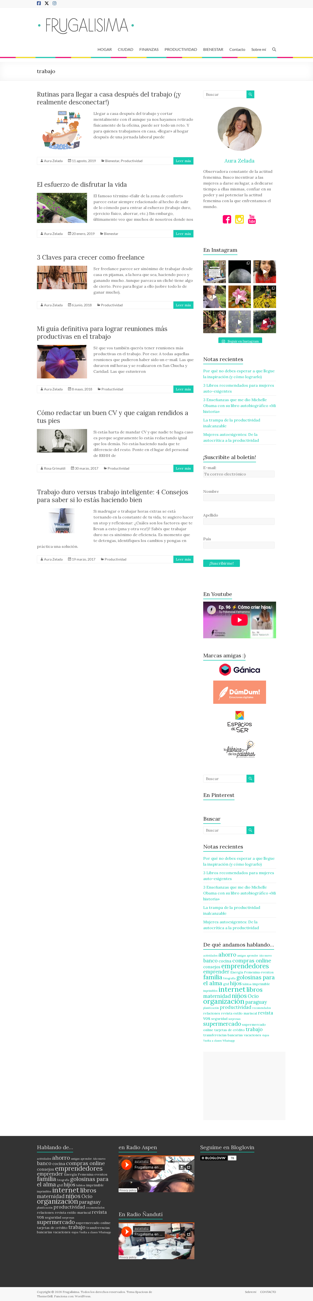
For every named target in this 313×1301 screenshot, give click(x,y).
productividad (235, 1007)
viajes (265, 1035)
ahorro (227, 954)
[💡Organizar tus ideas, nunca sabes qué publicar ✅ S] (264, 271)
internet (232, 989)
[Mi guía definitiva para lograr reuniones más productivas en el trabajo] (62, 347)
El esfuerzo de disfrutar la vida (82, 184)
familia (212, 977)
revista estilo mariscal (239, 1013)
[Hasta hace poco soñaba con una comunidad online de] (214, 297)
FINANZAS (148, 49)
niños (239, 996)
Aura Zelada (53, 161)
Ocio (253, 996)
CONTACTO (268, 1292)
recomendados (261, 1008)
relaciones (211, 1013)
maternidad (217, 996)
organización (223, 1001)
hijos (236, 983)
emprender (216, 971)
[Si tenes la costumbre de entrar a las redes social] (214, 321)
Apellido (210, 515)
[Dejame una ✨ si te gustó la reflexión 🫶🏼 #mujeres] (214, 271)
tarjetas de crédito (229, 1030)
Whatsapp (229, 1040)
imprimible (261, 984)
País (207, 538)
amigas (241, 955)
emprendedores (245, 966)
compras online (251, 960)
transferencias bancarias (223, 1035)
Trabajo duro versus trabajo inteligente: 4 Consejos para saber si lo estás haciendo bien (112, 496)
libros (254, 989)
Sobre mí (258, 49)
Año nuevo (265, 955)
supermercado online (93, 1223)
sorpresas (234, 1019)
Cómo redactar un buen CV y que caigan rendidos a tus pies (112, 417)
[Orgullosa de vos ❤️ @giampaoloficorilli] (264, 321)
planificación (211, 1008)
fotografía (229, 978)
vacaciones (252, 1035)
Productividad (132, 161)
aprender (252, 955)
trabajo (254, 1029)
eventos (267, 972)
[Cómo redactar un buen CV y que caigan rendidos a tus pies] (62, 431)
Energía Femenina (245, 972)
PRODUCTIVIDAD (181, 49)
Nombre (211, 491)
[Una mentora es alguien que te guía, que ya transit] (239, 321)
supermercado (222, 1023)
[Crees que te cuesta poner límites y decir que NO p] (264, 297)
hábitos (247, 984)
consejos (211, 967)
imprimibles (210, 990)
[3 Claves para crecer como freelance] (62, 268)
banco (210, 960)
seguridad (219, 1018)
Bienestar (112, 161)
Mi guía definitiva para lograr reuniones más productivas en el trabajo (102, 333)
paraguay (256, 1002)
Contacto (237, 49)
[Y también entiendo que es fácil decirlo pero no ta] (239, 297)
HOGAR (105, 49)
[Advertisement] (244, 1086)
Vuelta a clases (212, 1040)
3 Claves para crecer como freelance (91, 257)
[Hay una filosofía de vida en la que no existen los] (239, 271)
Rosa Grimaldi (55, 468)
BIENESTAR (213, 49)
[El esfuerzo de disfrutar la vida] (62, 195)
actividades (210, 955)
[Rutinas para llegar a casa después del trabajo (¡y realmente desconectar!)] (62, 112)
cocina (225, 961)
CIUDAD (125, 49)
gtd (226, 984)
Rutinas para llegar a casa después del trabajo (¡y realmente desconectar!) (109, 98)
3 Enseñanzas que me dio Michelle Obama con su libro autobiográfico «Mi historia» (239, 405)
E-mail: (209, 467)
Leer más (183, 161)
